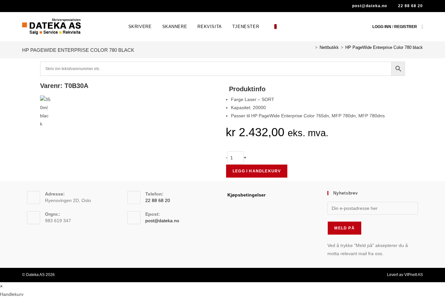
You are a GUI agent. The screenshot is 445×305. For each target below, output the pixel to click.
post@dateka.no (369, 6)
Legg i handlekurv (257, 171)
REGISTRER (405, 26)
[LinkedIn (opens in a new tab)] (33, 6)
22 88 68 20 (410, 6)
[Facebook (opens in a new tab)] (25, 6)
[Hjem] (311, 47)
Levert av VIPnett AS (405, 274)
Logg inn (381, 26)
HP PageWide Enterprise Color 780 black (384, 47)
